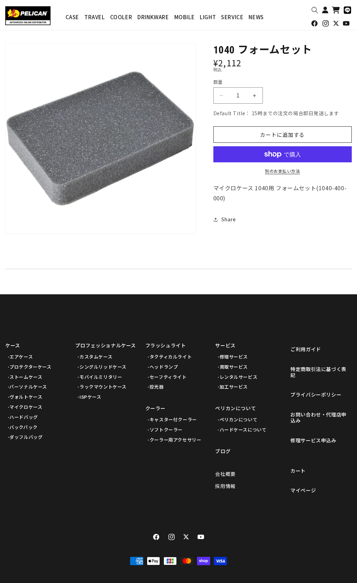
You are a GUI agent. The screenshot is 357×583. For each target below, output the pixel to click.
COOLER (121, 17)
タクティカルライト (171, 357)
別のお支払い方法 (282, 171)
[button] (315, 10)
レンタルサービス (238, 377)
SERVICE (232, 17)
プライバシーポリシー (315, 395)
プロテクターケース (30, 367)
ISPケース (90, 397)
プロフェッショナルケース (105, 345)
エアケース (21, 357)
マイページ (303, 490)
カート (298, 471)
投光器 (157, 387)
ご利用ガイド (305, 349)
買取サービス (234, 367)
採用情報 (225, 486)
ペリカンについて (235, 408)
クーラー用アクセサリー (176, 440)
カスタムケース (95, 357)
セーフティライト (168, 377)
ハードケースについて (243, 430)
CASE (72, 17)
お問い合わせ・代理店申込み (318, 417)
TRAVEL (94, 17)
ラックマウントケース (103, 387)
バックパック (23, 427)
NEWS (256, 17)
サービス (225, 345)
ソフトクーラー (166, 430)
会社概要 (225, 474)
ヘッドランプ (164, 367)
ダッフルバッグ (26, 437)
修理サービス (234, 357)
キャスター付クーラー (173, 419)
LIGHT (208, 17)
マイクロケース (25, 407)
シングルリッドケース (103, 367)
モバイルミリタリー (100, 377)
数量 (218, 82)
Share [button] (228, 219)
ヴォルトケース (25, 397)
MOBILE (184, 17)
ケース (12, 345)
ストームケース (25, 377)
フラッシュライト (165, 345)
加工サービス (234, 387)
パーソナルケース (28, 387)
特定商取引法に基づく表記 (318, 372)
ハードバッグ (23, 417)
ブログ (222, 451)
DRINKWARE (153, 17)
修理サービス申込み (313, 440)
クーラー (155, 408)
